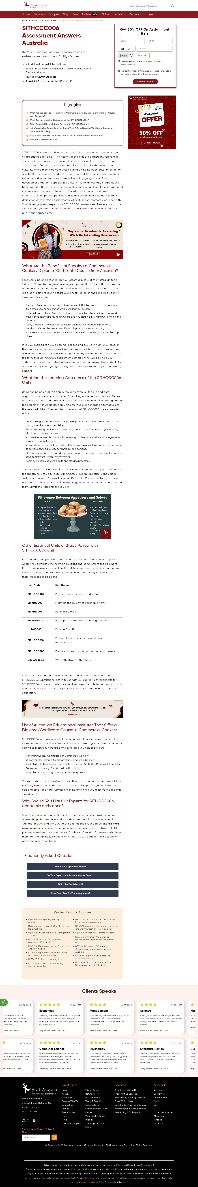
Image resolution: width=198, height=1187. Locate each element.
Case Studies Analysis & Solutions (130, 1105)
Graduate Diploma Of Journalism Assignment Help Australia (45, 940)
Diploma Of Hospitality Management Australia (46, 920)
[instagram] (23, 1120)
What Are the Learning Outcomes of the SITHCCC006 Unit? (59, 120)
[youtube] (34, 1120)
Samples (54, 14)
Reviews (89, 14)
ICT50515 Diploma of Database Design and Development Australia (47, 954)
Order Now (67, 1098)
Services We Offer (70, 1101)
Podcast (89, 1120)
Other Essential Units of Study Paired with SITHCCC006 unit (59, 124)
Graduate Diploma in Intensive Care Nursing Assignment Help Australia (93, 963)
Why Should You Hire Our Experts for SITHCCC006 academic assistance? (66, 135)
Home (26, 14)
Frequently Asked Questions (43, 139)
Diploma (106, 14)
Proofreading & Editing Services (129, 1098)
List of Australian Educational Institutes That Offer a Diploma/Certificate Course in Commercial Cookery (71, 130)
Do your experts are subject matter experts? (71, 875)
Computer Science (163, 1112)
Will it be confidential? (70, 884)
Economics (159, 1094)
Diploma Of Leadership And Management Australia (49, 934)
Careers (65, 1109)
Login (149, 14)
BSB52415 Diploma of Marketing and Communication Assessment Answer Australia (93, 949)
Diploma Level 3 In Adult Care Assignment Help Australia (49, 927)
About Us (120, 14)
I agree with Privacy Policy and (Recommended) (142, 63)
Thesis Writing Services (125, 1094)
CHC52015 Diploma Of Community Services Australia (45, 964)
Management (161, 1098)
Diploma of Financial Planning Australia (95, 933)
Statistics (158, 1123)
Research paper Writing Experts (130, 1109)
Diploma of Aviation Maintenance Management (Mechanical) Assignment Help (94, 940)
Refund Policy (92, 1094)
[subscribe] (54, 1137)
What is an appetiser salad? (70, 866)
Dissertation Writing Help (126, 1090)
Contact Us (135, 14)
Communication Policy (96, 1109)
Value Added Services (96, 1116)
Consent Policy (92, 1105)
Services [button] (38, 14)
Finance (158, 1120)
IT (155, 1109)
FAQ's (64, 1120)
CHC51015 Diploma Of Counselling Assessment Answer (92, 957)
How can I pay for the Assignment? (70, 893)
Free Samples (68, 1112)
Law (156, 1105)
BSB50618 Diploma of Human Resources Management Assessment (95, 920)
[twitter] (28, 1120)
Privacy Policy (92, 1090)
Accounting (160, 1090)
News (75, 14)
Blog (65, 14)
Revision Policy (92, 1098)
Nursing (157, 1101)
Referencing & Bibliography (128, 1112)
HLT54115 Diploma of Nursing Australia (47, 959)
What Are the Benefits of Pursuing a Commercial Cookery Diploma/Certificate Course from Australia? (72, 114)
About (65, 1094)
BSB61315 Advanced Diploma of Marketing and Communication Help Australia (96, 927)
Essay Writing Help (123, 1101)
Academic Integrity (71, 1123)
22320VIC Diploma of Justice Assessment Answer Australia (48, 947)
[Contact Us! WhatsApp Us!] (4, 1002)
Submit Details (145, 82)
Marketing (159, 1116)
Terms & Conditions (155, 62)
